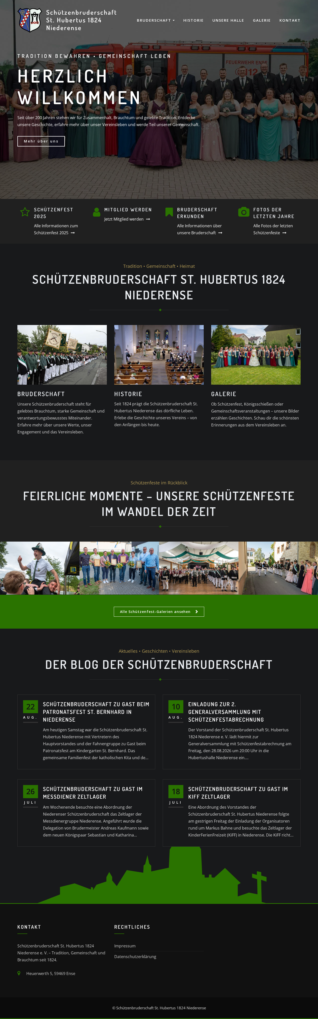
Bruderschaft (155, 20)
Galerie (262, 20)
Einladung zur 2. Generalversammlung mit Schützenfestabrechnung (226, 711)
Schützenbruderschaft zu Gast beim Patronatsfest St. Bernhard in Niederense (96, 711)
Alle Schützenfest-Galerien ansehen (155, 611)
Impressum (125, 946)
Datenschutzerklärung (135, 956)
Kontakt (290, 20)
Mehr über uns (41, 141)
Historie (193, 20)
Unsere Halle (228, 20)
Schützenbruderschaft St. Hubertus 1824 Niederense (81, 19)
